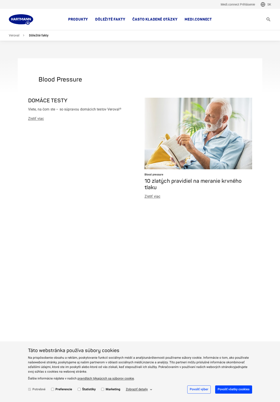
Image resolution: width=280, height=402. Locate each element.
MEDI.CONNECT (198, 19)
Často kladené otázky (155, 19)
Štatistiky (89, 389)
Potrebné (39, 389)
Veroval (14, 35)
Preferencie (64, 389)
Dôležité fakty (110, 19)
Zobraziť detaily (137, 389)
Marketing (113, 389)
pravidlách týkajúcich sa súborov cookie (105, 378)
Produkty (78, 19)
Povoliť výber (199, 389)
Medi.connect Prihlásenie (238, 4)
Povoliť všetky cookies (233, 389)
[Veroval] (21, 19)
